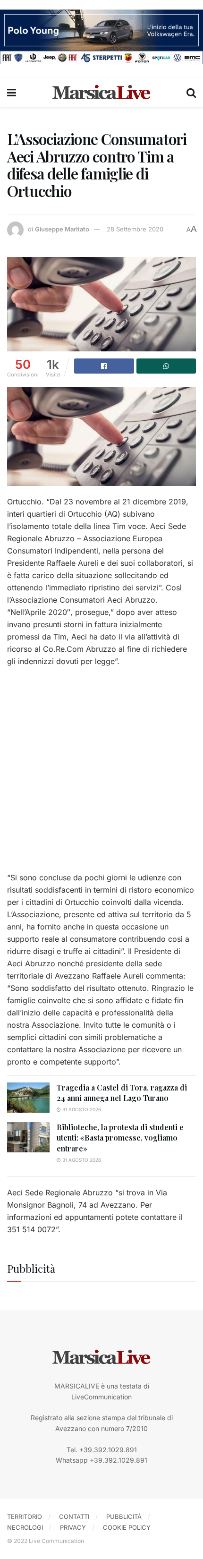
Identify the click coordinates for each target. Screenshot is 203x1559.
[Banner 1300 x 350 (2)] (101, 36)
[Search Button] (191, 92)
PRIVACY (73, 1527)
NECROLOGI (25, 1527)
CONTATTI (74, 1516)
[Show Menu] (11, 92)
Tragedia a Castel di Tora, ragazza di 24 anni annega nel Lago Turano (122, 1092)
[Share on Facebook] (104, 366)
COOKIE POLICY (127, 1527)
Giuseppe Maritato (62, 229)
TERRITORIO (24, 1516)
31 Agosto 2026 (81, 1109)
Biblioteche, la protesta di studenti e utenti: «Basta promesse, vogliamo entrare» (120, 1137)
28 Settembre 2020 (135, 229)
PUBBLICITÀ (124, 1516)
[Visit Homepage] (101, 92)
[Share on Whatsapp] (166, 366)
